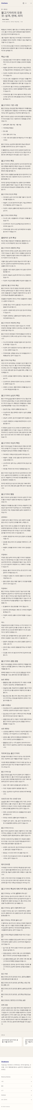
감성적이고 (12, 113)
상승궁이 (4, 801)
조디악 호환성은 (21, 672)
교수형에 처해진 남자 (9, 959)
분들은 (18, 801)
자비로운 (6, 60)
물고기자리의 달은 (6, 774)
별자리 (5, 9)
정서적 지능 (6, 409)
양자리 (5, 737)
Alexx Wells (5, 19)
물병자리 (6, 682)
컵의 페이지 (6, 964)
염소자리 (6, 713)
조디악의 (4, 34)
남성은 (10, 398)
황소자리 (6, 696)
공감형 (5, 269)
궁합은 (10, 664)
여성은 (10, 446)
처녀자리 (6, 708)
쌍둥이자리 (6, 719)
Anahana (4, 3)
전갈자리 (6, 688)
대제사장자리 (7, 953)
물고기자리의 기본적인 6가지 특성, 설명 (13, 1000)
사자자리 (6, 731)
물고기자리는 (5, 108)
